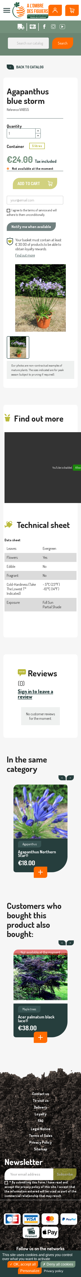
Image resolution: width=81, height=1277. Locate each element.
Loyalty (41, 1114)
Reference (13, 110)
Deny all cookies (59, 1264)
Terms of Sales (40, 1135)
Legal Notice (40, 1129)
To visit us (41, 1100)
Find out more (25, 255)
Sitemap (40, 1149)
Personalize (29, 1271)
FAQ (40, 1120)
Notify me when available (31, 226)
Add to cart (29, 183)
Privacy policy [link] (53, 1271)
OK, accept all (24, 1264)
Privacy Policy (40, 1142)
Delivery (40, 1107)
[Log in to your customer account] (55, 10)
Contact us (40, 1093)
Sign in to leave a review (35, 694)
